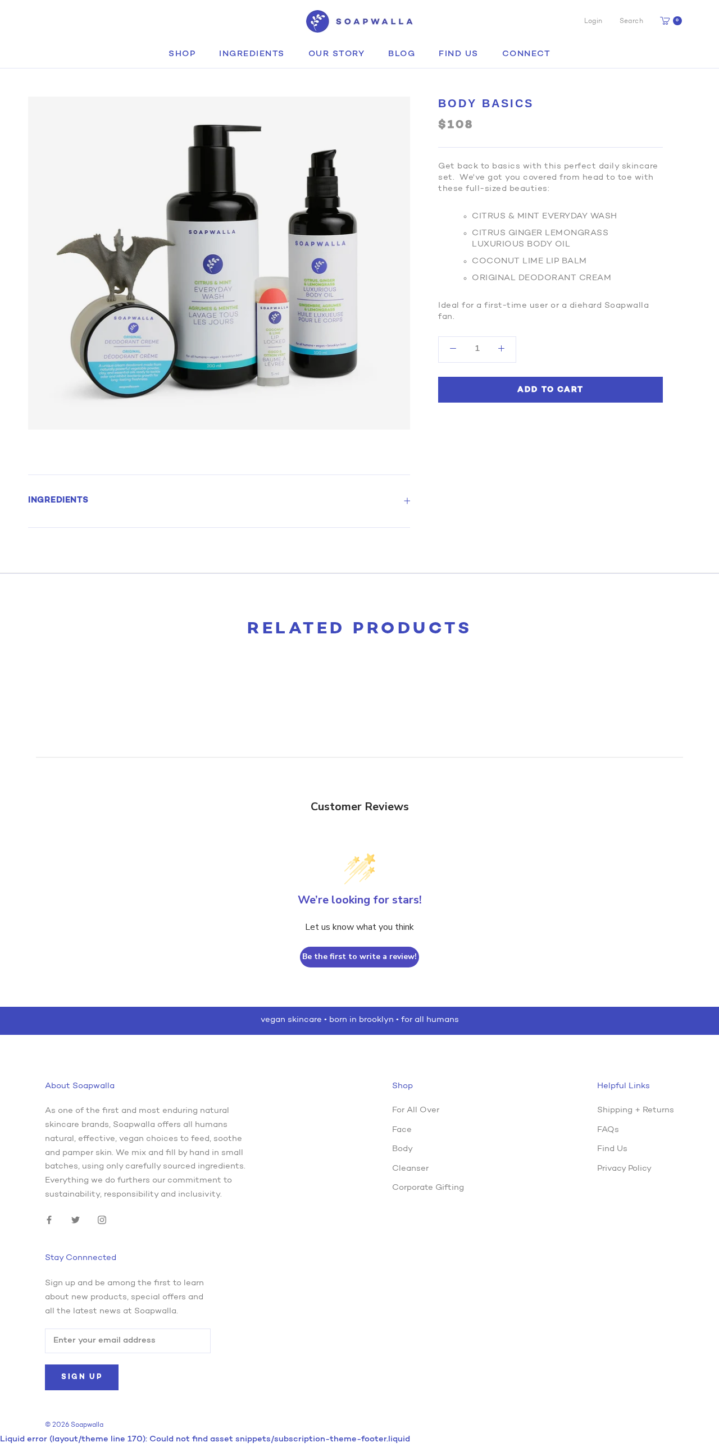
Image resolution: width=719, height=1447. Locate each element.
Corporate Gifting (428, 1188)
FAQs (608, 1130)
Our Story (336, 54)
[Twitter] (75, 1220)
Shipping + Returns (635, 1110)
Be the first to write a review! (359, 956)
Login (593, 21)
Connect (526, 54)
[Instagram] (102, 1220)
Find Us (459, 54)
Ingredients (252, 54)
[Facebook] (49, 1220)
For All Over (415, 1110)
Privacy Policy (624, 1169)
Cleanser (410, 1169)
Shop (182, 54)
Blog (401, 54)
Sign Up (81, 1377)
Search (631, 21)
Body (402, 1149)
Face (402, 1130)
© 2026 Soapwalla (74, 1425)
